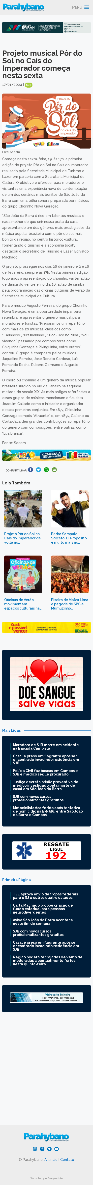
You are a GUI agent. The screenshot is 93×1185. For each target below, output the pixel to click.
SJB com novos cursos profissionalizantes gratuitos (38, 798)
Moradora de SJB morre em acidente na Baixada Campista (46, 746)
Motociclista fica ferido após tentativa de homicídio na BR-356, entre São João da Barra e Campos (48, 811)
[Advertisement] (46, 1066)
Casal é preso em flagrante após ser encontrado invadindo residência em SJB (46, 759)
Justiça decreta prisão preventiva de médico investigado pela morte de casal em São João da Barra (45, 785)
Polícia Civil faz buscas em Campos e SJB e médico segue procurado (45, 772)
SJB (28, 85)
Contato (67, 1160)
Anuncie (51, 1160)
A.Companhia (54, 1178)
